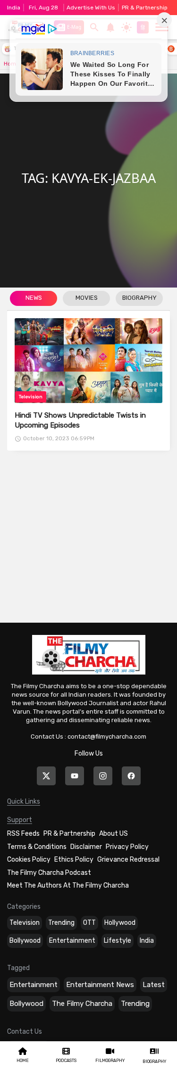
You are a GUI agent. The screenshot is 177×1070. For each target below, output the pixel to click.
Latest (154, 984)
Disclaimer (86, 847)
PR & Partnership (145, 7)
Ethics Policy (73, 860)
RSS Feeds (23, 834)
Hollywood (119, 923)
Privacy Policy (127, 847)
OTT (89, 923)
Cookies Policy (29, 860)
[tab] (33, 299)
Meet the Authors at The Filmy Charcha (68, 885)
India (147, 941)
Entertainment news (100, 984)
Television (24, 923)
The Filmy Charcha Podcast (49, 873)
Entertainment (72, 941)
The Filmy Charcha (82, 1003)
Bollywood (25, 941)
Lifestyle (117, 941)
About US (113, 834)
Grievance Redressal (128, 860)
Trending (61, 923)
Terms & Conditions (37, 847)
